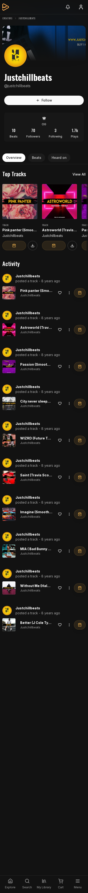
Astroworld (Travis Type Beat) (45, 327)
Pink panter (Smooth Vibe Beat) (46, 291)
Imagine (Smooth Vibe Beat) (43, 512)
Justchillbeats (27, 276)
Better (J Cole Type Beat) (41, 623)
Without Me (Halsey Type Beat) (46, 586)
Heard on (59, 158)
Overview (14, 158)
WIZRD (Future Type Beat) (42, 438)
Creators (7, 18)
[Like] (60, 293)
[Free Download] (32, 245)
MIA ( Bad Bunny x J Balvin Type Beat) (51, 549)
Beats (36, 158)
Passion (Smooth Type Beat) (44, 364)
